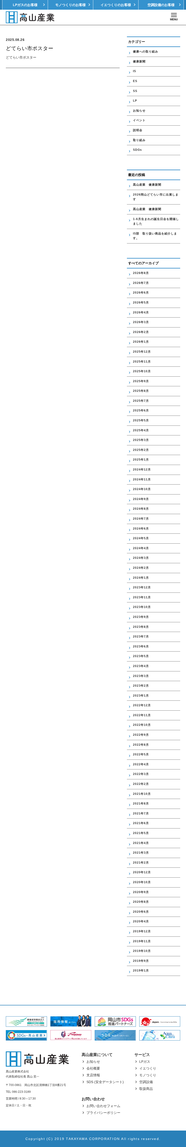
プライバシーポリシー (103, 1113)
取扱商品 (146, 1089)
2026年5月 (141, 302)
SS (135, 91)
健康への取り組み (145, 51)
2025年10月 (142, 371)
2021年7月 (141, 813)
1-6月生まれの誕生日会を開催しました (156, 221)
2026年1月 (141, 341)
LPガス (144, 1061)
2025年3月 (141, 440)
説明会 (137, 130)
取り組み (139, 140)
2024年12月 (142, 469)
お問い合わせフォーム (103, 1106)
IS (134, 71)
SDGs (137, 150)
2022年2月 (141, 784)
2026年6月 (141, 292)
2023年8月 (141, 627)
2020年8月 (141, 902)
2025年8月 (141, 391)
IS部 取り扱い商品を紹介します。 (155, 236)
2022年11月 (142, 715)
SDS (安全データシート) (105, 1082)
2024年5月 (141, 538)
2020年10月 (142, 882)
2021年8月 (141, 803)
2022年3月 (141, 774)
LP (135, 100)
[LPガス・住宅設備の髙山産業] (30, 17)
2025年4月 (141, 430)
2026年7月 (141, 283)
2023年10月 (142, 607)
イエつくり (147, 1068)
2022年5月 (141, 754)
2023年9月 (141, 617)
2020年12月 (142, 872)
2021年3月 (141, 852)
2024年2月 (141, 568)
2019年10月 (142, 951)
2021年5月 (141, 833)
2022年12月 (142, 705)
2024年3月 (141, 558)
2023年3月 (141, 676)
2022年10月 (142, 725)
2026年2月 (141, 332)
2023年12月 (142, 587)
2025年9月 (141, 381)
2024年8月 (141, 508)
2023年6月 (141, 646)
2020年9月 (141, 892)
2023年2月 (141, 685)
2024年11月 (142, 479)
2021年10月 (142, 794)
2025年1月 (141, 459)
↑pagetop (174, 1135)
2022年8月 (141, 744)
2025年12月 (142, 351)
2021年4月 (141, 843)
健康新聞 (139, 61)
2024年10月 (142, 489)
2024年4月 (141, 548)
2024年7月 (141, 518)
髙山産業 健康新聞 (148, 184)
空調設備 (146, 1082)
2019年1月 (141, 970)
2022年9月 (141, 735)
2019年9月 (141, 961)
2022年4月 (141, 764)
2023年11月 (142, 597)
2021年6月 (141, 823)
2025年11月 (142, 361)
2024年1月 (141, 577)
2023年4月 (141, 666)
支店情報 (93, 1075)
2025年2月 (141, 450)
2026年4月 (141, 312)
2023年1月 (141, 695)
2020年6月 (141, 911)
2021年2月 (141, 862)
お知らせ (139, 110)
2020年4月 (141, 921)
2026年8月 (141, 273)
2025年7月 (141, 401)
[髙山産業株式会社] (37, 1059)
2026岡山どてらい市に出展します (155, 197)
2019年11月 (142, 941)
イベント (139, 120)
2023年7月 (141, 636)
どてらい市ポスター (21, 57)
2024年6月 (141, 528)
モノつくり (147, 1075)
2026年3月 (141, 322)
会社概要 (93, 1068)
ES (135, 81)
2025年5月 (141, 420)
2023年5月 (141, 656)
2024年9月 (141, 499)
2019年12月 (142, 931)
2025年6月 (141, 410)
